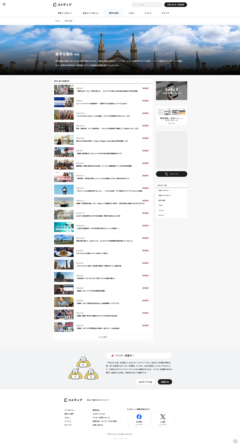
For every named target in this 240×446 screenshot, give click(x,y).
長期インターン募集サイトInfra (120, 439)
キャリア (67, 425)
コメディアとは (98, 414)
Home (57, 21)
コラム (67, 417)
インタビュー (69, 410)
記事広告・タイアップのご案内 (104, 421)
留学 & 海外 (69, 414)
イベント (67, 421)
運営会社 (96, 410)
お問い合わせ (97, 425)
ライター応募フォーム (101, 417)
